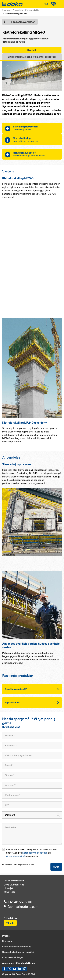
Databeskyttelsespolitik (34, 852)
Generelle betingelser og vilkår (18, 952)
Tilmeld (10, 923)
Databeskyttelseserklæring (16, 946)
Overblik (31, 50)
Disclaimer (8, 941)
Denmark (10, 814)
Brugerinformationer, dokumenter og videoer (32, 56)
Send (56, 866)
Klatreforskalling (32, 10)
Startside (6, 10)
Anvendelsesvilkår (16, 856)
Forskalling (18, 10)
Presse (6, 935)
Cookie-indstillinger (12, 957)
